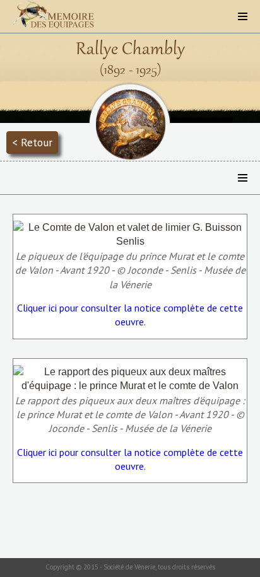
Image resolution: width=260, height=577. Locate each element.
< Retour (32, 142)
